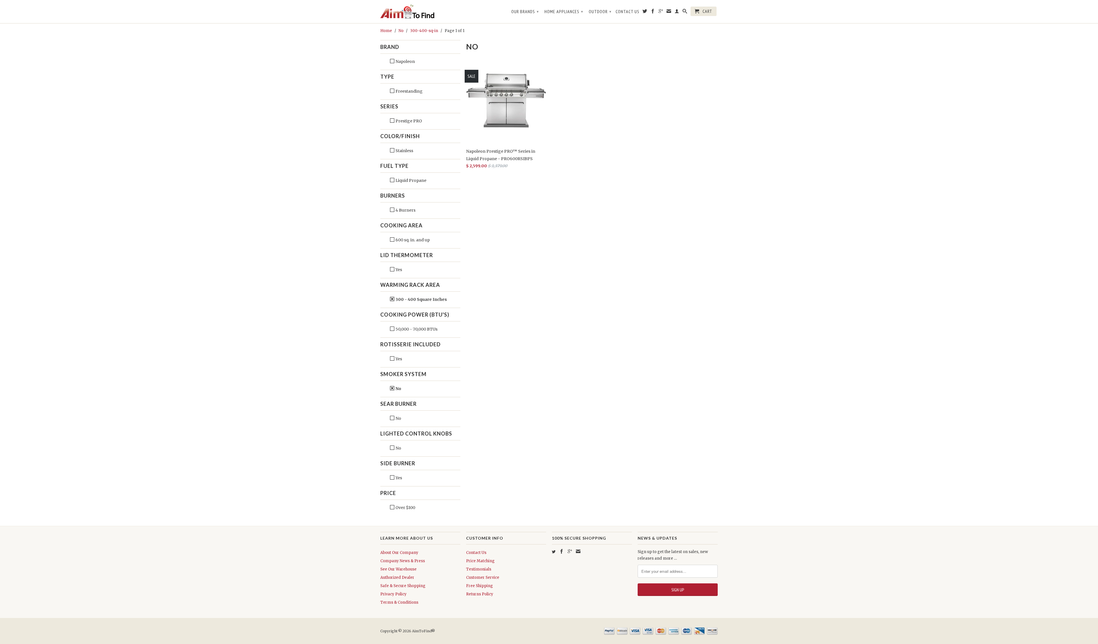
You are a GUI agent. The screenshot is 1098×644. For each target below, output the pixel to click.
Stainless (404, 150)
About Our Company (399, 552)
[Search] (685, 12)
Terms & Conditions (399, 602)
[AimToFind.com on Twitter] (645, 12)
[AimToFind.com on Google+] (661, 12)
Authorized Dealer (397, 577)
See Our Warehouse (398, 569)
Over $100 (405, 507)
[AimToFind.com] (420, 11)
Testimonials (478, 569)
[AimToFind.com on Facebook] (653, 12)
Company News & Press (402, 560)
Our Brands (525, 11)
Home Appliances (563, 11)
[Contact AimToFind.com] (669, 12)
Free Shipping (479, 585)
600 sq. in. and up (412, 240)
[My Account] (677, 12)
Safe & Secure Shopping (402, 585)
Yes (398, 269)
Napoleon (405, 61)
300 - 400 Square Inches (421, 299)
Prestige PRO (408, 121)
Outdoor (600, 11)
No (398, 388)
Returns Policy (479, 594)
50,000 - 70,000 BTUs (416, 329)
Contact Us (627, 11)
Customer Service (482, 577)
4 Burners (405, 210)
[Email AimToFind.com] (578, 551)
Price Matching (480, 560)
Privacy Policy (393, 594)
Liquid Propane (410, 180)
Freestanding (409, 91)
